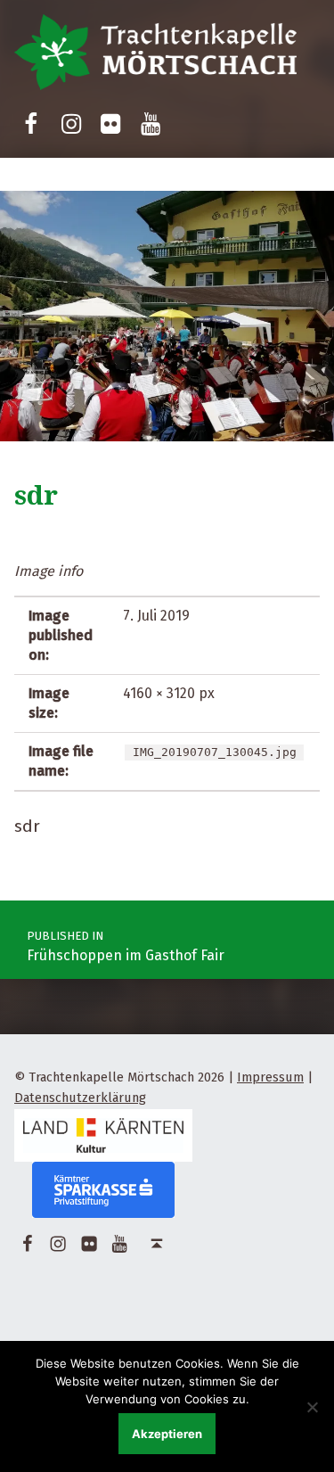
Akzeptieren (167, 1434)
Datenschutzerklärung (80, 1098)
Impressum (270, 1077)
